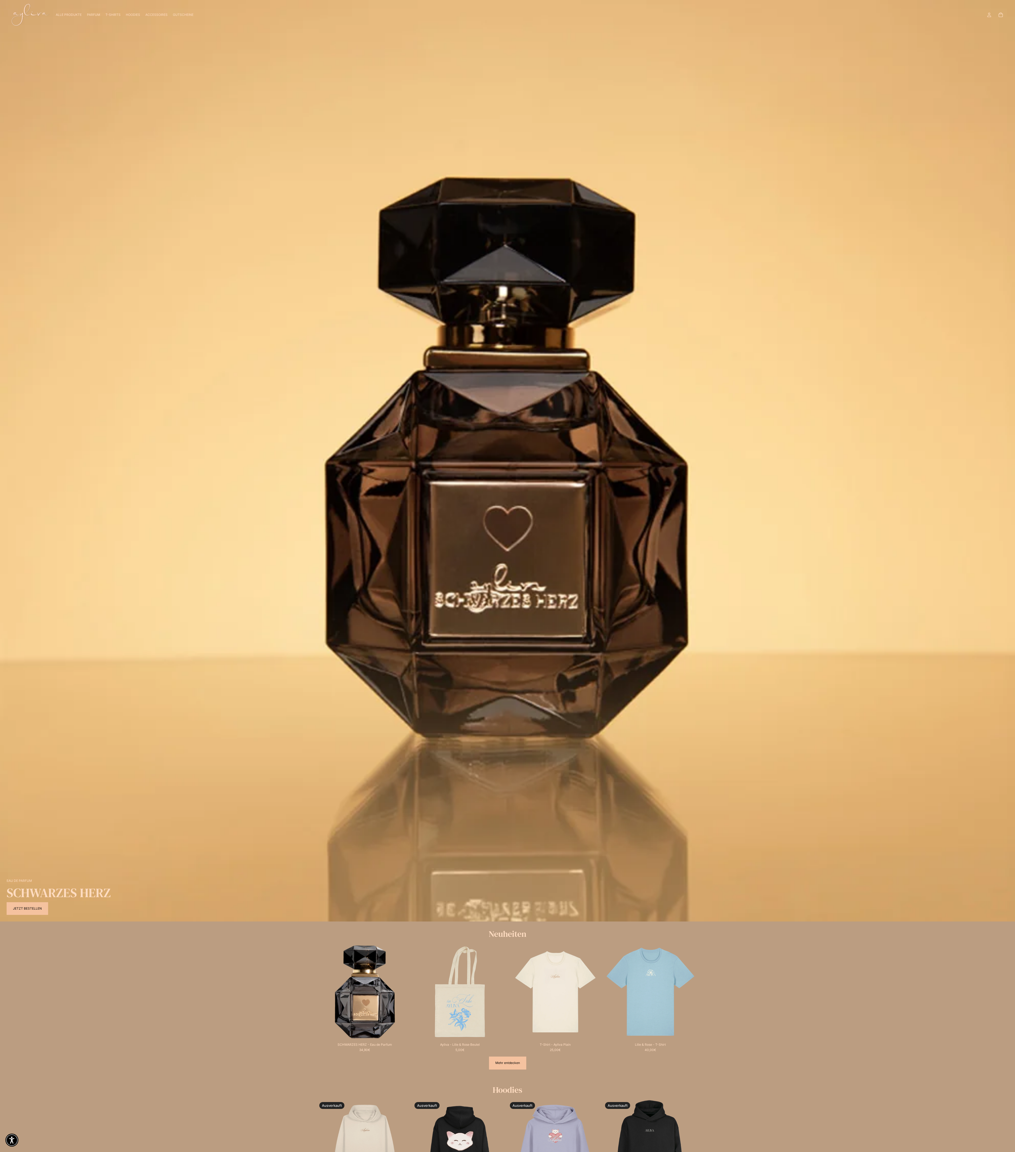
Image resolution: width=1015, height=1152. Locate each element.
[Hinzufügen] (404, 1031)
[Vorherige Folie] (325, 992)
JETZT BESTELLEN (27, 908)
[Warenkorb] (1001, 15)
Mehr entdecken (507, 1063)
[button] (12, 1140)
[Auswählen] (594, 1031)
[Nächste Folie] (404, 992)
